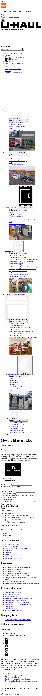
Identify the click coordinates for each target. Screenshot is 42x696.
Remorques (17, 118)
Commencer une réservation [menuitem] (17, 122)
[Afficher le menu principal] (3, 20)
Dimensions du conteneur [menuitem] (17, 224)
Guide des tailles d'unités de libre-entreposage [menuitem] (23, 267)
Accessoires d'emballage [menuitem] (16, 325)
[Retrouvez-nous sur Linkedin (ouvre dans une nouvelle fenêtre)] (6, 650)
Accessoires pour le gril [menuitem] (16, 424)
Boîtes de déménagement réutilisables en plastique (22, 583)
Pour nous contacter (12, 545)
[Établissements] (9, 47)
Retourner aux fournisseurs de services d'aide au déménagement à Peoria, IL (17, 496)
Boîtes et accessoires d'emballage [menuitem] (15, 294)
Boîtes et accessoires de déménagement (18, 598)
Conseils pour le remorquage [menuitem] (18, 161)
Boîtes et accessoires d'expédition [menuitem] (19, 327)
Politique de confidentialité (14, 675)
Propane (14, 418)
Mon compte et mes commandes (16, 548)
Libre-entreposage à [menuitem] (17, 257)
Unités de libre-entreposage (14, 581)
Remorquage (9, 152)
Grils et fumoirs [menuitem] (14, 426)
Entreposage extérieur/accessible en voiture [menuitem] (22, 269)
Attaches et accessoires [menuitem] (16, 130)
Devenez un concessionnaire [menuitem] (15, 57)
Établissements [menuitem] (12, 59)
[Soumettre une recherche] (22, 49)
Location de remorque (12, 571)
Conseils (8, 552)
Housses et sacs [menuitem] (14, 329)
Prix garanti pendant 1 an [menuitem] (13, 53)
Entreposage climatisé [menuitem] (16, 263)
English (7, 533)
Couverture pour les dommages (15, 600)
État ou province (6, 491)
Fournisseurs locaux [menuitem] (15, 380)
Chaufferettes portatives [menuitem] (16, 428)
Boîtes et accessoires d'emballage (17, 319)
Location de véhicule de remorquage (17, 573)
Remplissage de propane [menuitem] (16, 422)
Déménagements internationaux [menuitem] (19, 218)
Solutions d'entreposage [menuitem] (16, 335)
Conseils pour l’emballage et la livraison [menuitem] (24, 220)
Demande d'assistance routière (13, 530)
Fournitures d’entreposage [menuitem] (17, 276)
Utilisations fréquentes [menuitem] (16, 216)
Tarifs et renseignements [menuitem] (16, 212)
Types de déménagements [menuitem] (17, 386)
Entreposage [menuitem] (9, 251)
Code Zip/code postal (8, 493)
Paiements (8, 550)
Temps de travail (6, 506)
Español (8, 535)
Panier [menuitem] (10, 61)
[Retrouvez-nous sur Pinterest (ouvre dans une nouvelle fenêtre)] (6, 647)
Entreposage (18, 251)
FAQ (7, 554)
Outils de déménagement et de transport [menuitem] (21, 331)
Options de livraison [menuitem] (15, 214)
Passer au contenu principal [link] (10, 17)
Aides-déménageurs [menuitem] (11, 374)
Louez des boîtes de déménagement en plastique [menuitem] (24, 337)
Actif (2, 15)
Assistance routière (11, 546)
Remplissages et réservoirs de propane (18, 602)
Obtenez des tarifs (7, 500)
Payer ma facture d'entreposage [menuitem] (18, 271)
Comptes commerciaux (13, 593)
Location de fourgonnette (13, 569)
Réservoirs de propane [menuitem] (16, 430)
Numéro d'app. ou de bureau (10, 487)
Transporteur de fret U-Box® (15, 635)
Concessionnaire (10, 633)
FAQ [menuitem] (10, 128)
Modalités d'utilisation (12, 677)
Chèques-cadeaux (11, 608)
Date (3, 502)
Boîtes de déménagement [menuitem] (17, 323)
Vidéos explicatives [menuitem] (15, 124)
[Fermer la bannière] (2, 2)
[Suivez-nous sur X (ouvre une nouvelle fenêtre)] (6, 653)
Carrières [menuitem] (8, 55)
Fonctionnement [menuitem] (14, 382)
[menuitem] (25, 157)
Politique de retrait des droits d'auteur (17, 679)
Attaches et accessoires (13, 594)
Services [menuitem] (12, 384)
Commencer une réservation (17, 157)
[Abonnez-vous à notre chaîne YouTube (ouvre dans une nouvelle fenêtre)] (6, 656)
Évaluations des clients (13, 558)
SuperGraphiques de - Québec (18, 620)
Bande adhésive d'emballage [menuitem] (17, 333)
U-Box (25, 207)
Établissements (13, 685)
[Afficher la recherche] (6, 46)
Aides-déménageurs (24, 374)
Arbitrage (8, 673)
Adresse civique (6, 484)
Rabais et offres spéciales (13, 610)
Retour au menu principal (19, 120)
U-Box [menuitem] (11, 208)
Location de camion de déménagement (18, 567)
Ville (2, 489)
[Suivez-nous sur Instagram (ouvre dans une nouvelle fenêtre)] (6, 643)
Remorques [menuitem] (8, 118)
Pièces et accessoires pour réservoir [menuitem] (20, 432)
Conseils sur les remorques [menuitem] (17, 126)
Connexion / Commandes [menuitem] (14, 63)
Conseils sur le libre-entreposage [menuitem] (19, 275)
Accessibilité (9, 556)
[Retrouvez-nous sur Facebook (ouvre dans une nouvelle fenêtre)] (6, 640)
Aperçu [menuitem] (11, 378)
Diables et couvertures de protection (17, 575)
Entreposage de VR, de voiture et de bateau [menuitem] (22, 265)
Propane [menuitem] (8, 418)
